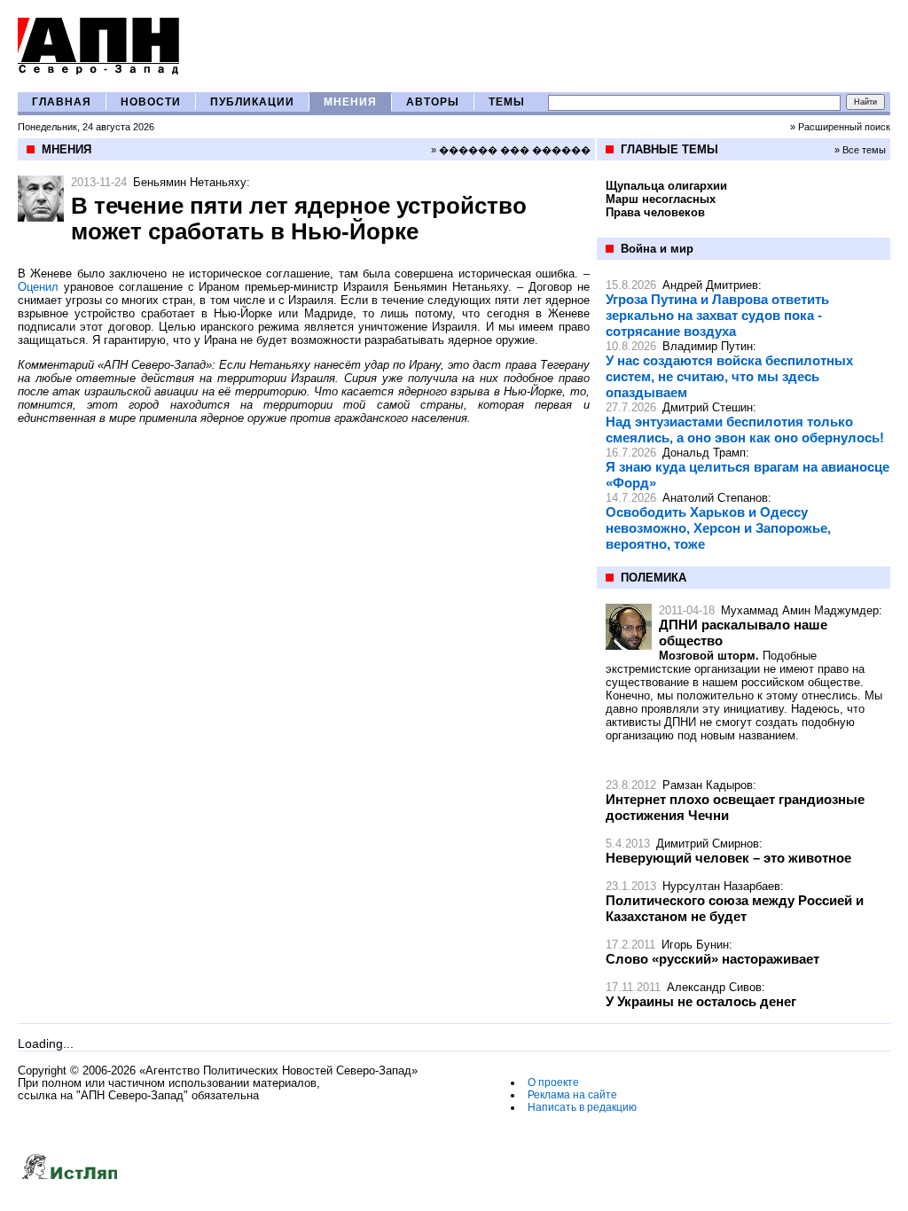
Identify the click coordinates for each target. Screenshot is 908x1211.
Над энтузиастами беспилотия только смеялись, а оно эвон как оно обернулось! (745, 429)
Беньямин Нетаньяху (190, 182)
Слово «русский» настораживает (712, 958)
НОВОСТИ (151, 102)
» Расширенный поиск (840, 126)
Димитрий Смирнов (707, 843)
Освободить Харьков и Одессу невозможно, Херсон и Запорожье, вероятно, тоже (718, 527)
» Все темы (860, 150)
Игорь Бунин (695, 944)
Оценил (38, 286)
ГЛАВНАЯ (61, 102)
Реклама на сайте (572, 1095)
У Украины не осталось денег (701, 1001)
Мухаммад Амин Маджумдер (800, 610)
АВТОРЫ (432, 102)
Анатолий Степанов (715, 497)
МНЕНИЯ (350, 102)
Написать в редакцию (582, 1107)
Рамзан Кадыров (707, 785)
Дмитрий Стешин (707, 407)
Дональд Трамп (704, 452)
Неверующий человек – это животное (728, 857)
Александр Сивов (714, 987)
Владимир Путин (707, 346)
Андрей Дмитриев (710, 285)
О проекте (553, 1082)
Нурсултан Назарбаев (721, 886)
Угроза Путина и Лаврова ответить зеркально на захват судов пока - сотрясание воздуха (717, 315)
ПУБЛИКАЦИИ (252, 102)
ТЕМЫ (507, 102)
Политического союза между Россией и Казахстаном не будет (735, 908)
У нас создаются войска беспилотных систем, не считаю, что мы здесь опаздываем (729, 376)
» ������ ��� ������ (511, 150)
